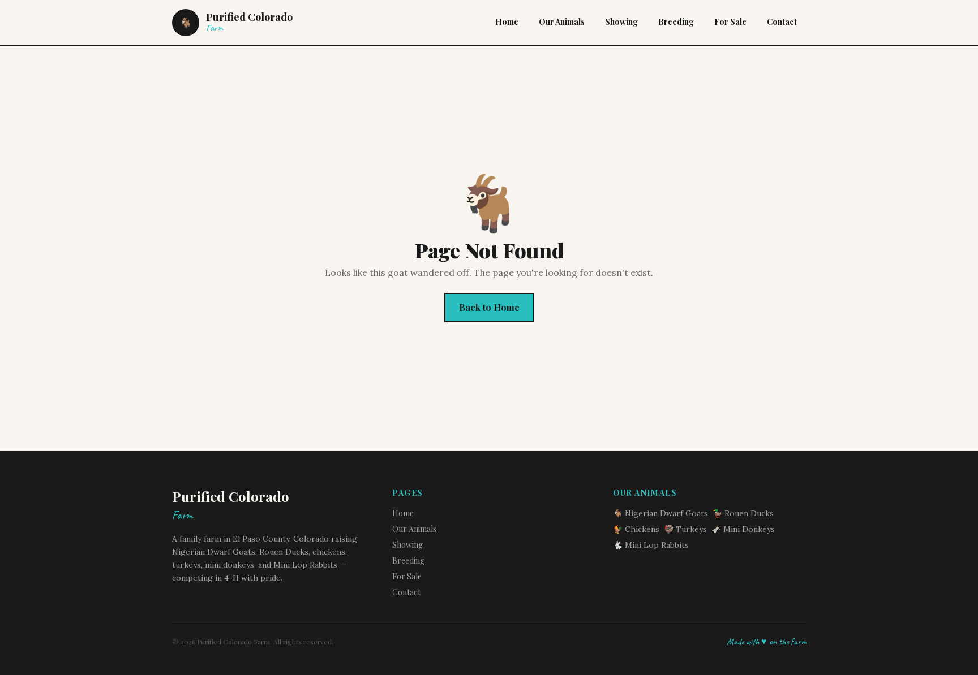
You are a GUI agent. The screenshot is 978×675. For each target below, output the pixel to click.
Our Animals (562, 21)
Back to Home (489, 307)
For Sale (730, 21)
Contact (782, 21)
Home (506, 21)
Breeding (676, 21)
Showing (621, 21)
